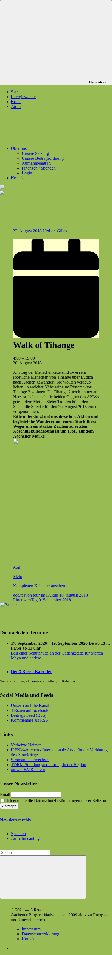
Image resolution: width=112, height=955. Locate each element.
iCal (16, 567)
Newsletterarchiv (15, 820)
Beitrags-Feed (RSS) (28, 715)
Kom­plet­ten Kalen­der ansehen (39, 585)
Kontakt (18, 178)
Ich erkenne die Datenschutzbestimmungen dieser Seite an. (56, 800)
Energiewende (23, 96)
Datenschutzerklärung (40, 934)
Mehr (17, 576)
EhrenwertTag (42, 600)
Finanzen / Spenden (39, 168)
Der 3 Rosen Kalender (31, 671)
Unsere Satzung (35, 153)
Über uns (19, 148)
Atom (16, 106)
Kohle (16, 101)
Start (15, 91)
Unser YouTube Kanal (30, 705)
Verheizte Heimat (26, 745)
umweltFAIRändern (28, 769)
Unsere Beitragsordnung (43, 158)
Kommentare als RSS (29, 720)
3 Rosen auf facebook (29, 710)
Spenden (18, 833)
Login (27, 173)
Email (5, 794)
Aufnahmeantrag (36, 163)
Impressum (31, 929)
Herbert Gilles (55, 230)
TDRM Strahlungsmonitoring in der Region (48, 764)
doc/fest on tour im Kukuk (50, 595)
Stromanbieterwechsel (30, 759)
